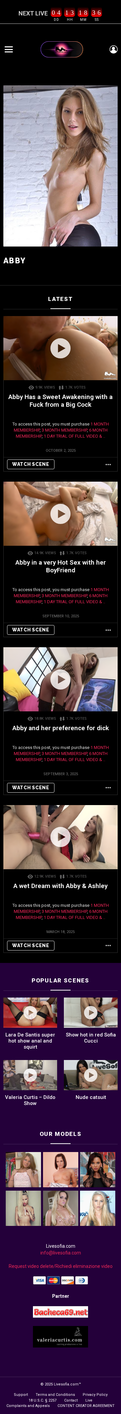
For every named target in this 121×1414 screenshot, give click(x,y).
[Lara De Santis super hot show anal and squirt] (30, 1013)
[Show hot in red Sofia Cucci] (91, 1013)
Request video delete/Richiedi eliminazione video (61, 1266)
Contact (71, 1400)
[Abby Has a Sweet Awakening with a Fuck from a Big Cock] (60, 348)
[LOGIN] (114, 49)
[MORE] (108, 464)
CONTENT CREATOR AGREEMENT (86, 1406)
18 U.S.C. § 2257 (42, 1400)
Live (88, 1400)
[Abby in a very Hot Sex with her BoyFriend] (60, 514)
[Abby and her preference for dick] (60, 679)
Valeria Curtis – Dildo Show (30, 1100)
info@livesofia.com (60, 1252)
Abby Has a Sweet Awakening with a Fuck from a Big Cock (60, 400)
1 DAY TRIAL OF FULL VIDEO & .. (74, 436)
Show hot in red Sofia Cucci (91, 1038)
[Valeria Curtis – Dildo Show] (30, 1075)
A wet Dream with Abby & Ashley (60, 886)
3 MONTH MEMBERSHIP (64, 430)
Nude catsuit (91, 1097)
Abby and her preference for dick (60, 728)
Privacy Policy (95, 1395)
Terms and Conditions (55, 1395)
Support (21, 1395)
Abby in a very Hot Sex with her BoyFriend (60, 566)
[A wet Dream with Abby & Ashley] (60, 837)
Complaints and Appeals (28, 1406)
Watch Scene (30, 464)
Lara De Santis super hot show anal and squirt (30, 1041)
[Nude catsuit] (91, 1075)
